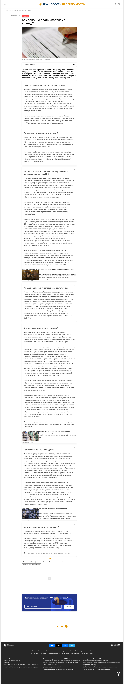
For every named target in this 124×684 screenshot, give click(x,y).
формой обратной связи (89, 664)
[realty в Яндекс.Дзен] (59, 645)
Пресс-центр (66, 653)
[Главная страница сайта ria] (49, 4)
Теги (91, 651)
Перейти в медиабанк (45, 59)
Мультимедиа (84, 651)
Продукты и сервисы (54, 653)
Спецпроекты (35, 653)
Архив (91, 653)
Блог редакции (75, 653)
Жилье (32, 562)
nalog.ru (46, 245)
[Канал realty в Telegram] (72, 645)
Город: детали (65, 651)
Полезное (25, 562)
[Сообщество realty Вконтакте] (65, 645)
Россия (64, 562)
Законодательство (54, 562)
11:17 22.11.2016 (8, 10)
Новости (34, 651)
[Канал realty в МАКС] (52, 645)
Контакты (85, 653)
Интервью (49, 651)
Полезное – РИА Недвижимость (31, 564)
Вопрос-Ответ (74, 651)
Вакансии (6, 662)
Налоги (45, 562)
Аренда (38, 562)
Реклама (43, 653)
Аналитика (41, 651)
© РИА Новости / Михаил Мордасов (30, 59)
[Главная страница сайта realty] (62, 4)
